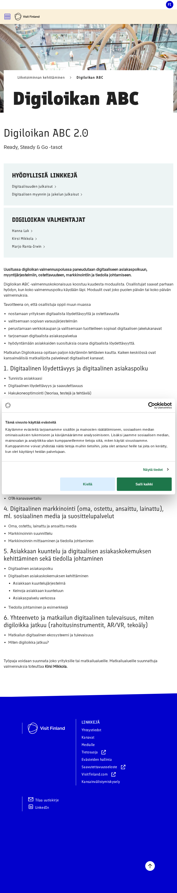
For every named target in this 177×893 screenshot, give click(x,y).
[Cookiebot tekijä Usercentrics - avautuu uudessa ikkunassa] (151, 405)
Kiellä (87, 484)
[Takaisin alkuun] (150, 866)
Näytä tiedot (153, 469)
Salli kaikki (144, 484)
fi (169, 4)
